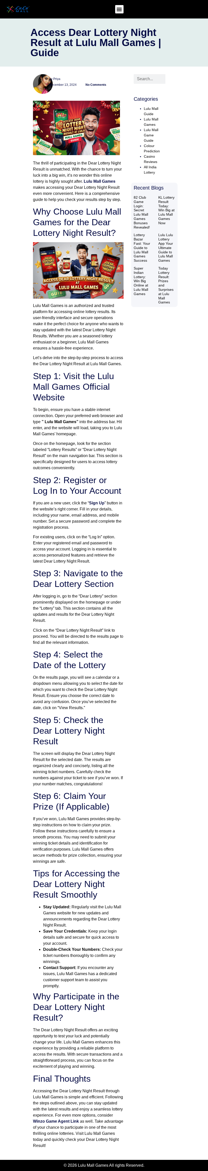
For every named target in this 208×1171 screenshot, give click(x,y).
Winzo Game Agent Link (56, 1121)
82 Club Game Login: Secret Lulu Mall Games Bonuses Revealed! (142, 212)
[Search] (170, 79)
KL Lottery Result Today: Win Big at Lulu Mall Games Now (166, 210)
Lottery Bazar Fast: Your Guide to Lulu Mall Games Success (142, 247)
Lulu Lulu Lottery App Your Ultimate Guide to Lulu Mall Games (165, 247)
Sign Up (97, 503)
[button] (119, 9)
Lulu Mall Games (99, 181)
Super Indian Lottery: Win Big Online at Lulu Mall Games (141, 281)
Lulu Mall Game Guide (151, 135)
